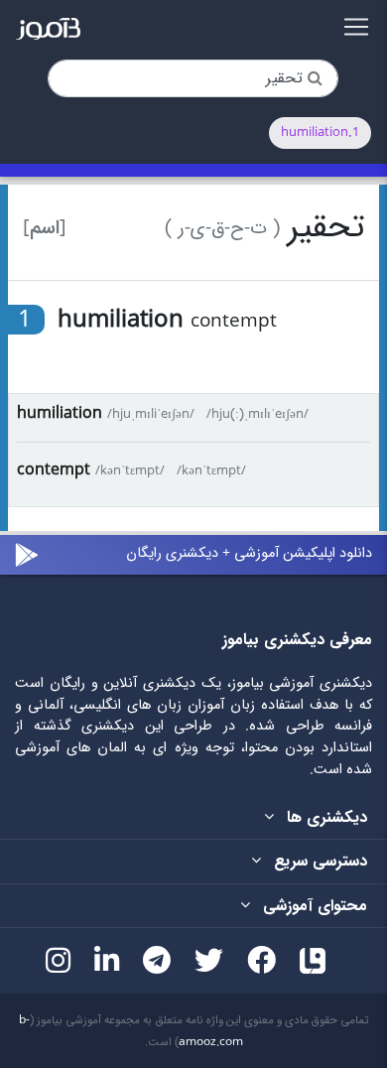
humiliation (59, 413)
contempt (53, 470)
